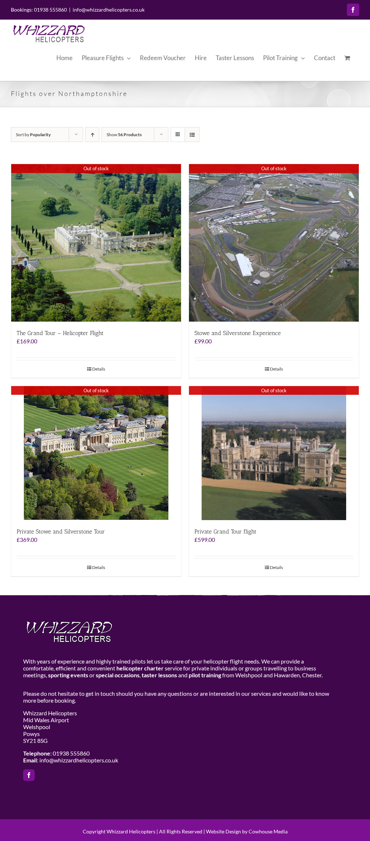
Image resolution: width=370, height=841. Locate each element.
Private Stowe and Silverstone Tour (61, 531)
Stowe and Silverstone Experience (237, 333)
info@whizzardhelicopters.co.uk (109, 10)
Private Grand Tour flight (225, 531)
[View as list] (192, 134)
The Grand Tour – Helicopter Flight (60, 333)
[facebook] (29, 775)
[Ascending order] (92, 134)
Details (98, 369)
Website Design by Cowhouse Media (247, 831)
